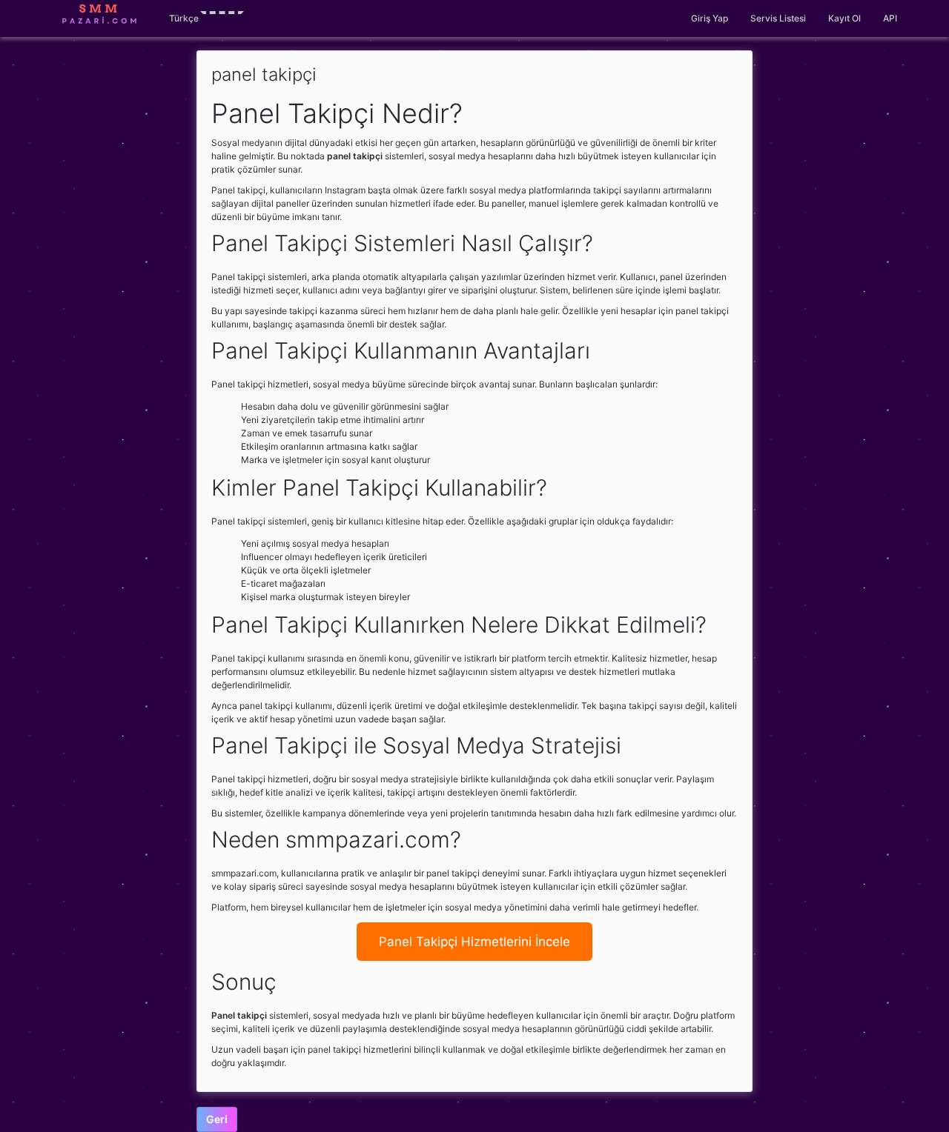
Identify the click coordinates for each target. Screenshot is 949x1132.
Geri (217, 1119)
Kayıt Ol (844, 18)
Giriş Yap (709, 18)
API (890, 18)
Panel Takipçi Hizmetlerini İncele (474, 941)
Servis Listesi (778, 18)
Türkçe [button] (184, 18)
